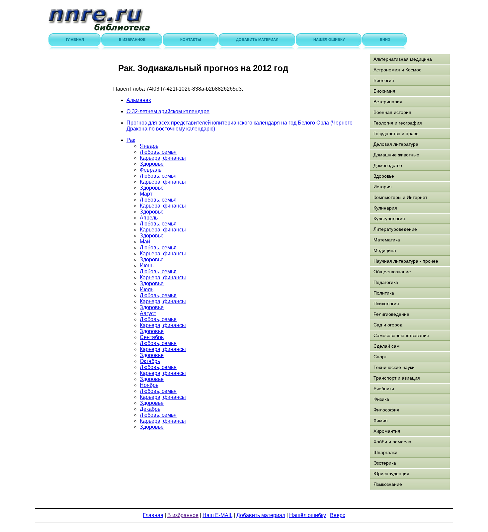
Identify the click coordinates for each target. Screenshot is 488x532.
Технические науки (394, 367)
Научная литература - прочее (405, 261)
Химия (380, 420)
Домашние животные (396, 154)
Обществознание (392, 271)
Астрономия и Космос (397, 69)
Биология (383, 80)
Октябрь (150, 361)
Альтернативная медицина (402, 59)
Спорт (380, 356)
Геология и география (397, 123)
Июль (146, 289)
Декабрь (150, 409)
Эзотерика (384, 463)
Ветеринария (387, 101)
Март (146, 194)
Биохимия (384, 91)
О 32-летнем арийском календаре (167, 111)
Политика (383, 293)
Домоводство (387, 165)
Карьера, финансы (163, 158)
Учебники (383, 388)
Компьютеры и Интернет (400, 197)
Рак (130, 140)
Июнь (146, 265)
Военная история (392, 112)
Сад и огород (387, 324)
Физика (381, 399)
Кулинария (385, 208)
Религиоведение (391, 314)
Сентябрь (152, 337)
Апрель (149, 218)
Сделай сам (386, 346)
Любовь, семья (158, 152)
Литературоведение (395, 229)
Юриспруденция (391, 473)
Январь (149, 146)
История (382, 186)
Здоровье (152, 164)
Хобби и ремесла (392, 441)
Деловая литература (395, 144)
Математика (386, 239)
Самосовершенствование (401, 335)
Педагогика (385, 282)
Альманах (138, 100)
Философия (386, 409)
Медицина (384, 250)
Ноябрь (149, 385)
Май (145, 241)
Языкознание (387, 484)
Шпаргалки (385, 452)
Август (148, 313)
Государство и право (396, 133)
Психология (386, 303)
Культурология (389, 218)
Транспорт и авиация (396, 378)
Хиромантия (386, 431)
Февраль (150, 170)
